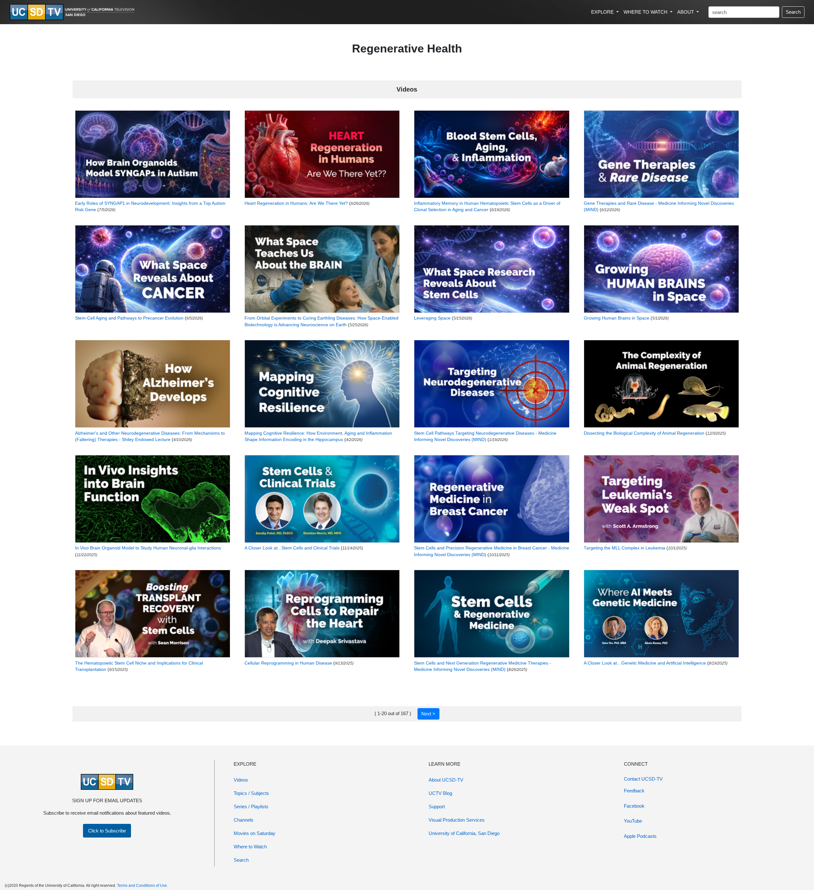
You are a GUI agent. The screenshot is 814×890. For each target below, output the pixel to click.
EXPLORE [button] (603, 12)
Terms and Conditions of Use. (142, 885)
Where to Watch (250, 846)
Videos (241, 780)
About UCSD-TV (446, 780)
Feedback (634, 790)
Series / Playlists (251, 806)
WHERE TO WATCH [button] (646, 12)
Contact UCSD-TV (643, 779)
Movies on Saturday (254, 833)
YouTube (633, 821)
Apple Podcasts (640, 836)
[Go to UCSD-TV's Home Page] (73, 12)
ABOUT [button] (686, 12)
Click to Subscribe (107, 830)
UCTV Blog (440, 793)
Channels (243, 820)
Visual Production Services (457, 820)
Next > (428, 713)
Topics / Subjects (251, 793)
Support (437, 806)
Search (793, 12)
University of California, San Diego (464, 833)
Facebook (634, 806)
